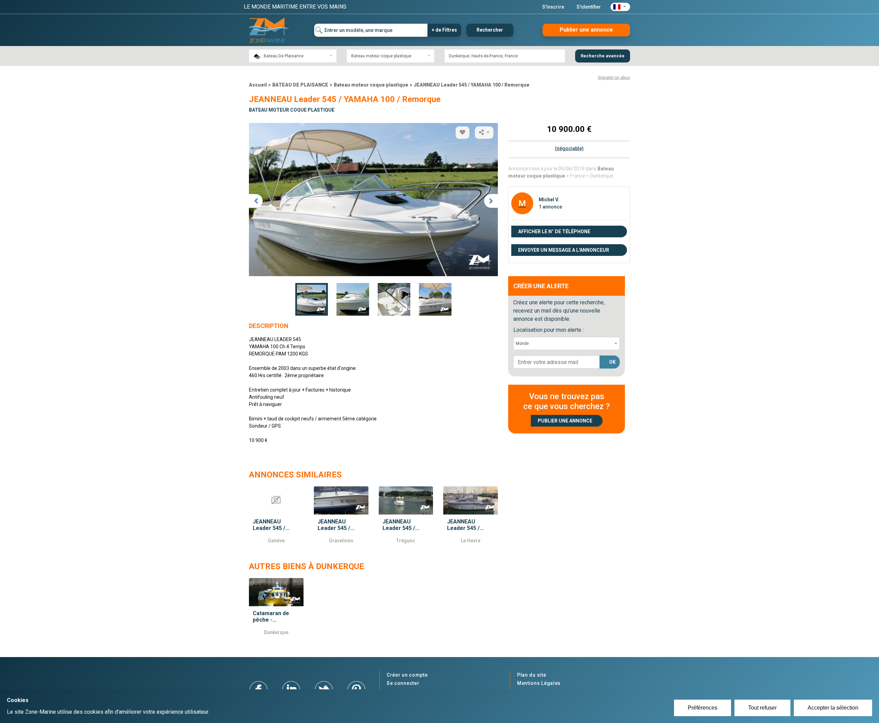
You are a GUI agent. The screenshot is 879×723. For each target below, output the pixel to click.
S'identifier (589, 7)
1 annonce (550, 207)
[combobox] (292, 56)
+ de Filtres (444, 30)
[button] (620, 7)
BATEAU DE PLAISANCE (300, 85)
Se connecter (403, 683)
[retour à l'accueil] (268, 29)
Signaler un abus (614, 77)
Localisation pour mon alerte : (548, 330)
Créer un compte (407, 675)
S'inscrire (553, 7)
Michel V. (549, 199)
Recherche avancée (603, 55)
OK (612, 362)
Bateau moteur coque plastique (371, 85)
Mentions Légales (539, 683)
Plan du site (531, 675)
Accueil (258, 85)
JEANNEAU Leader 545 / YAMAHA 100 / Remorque (471, 85)
